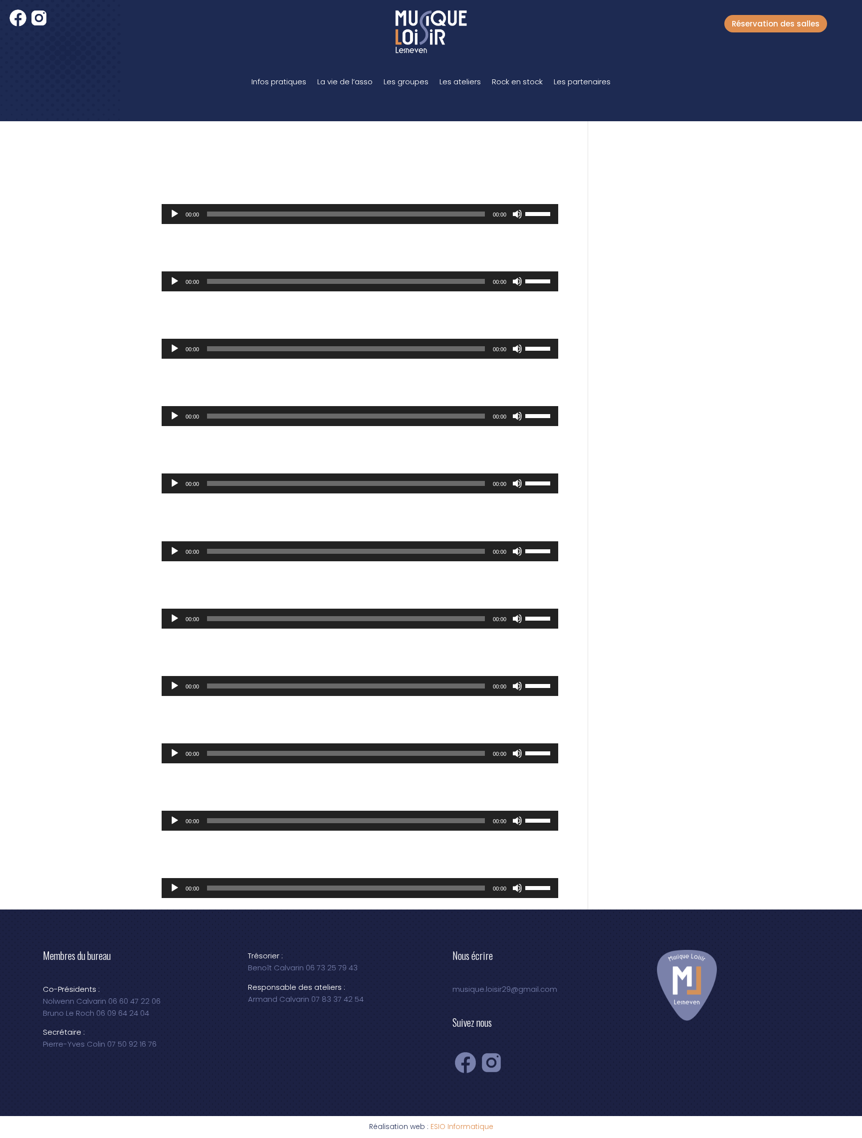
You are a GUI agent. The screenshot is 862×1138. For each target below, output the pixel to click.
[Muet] (517, 214)
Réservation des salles (776, 23)
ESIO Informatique (462, 1127)
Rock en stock (517, 81)
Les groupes (406, 81)
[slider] (539, 213)
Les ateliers (460, 81)
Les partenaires (582, 81)
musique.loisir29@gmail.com (504, 989)
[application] (360, 214)
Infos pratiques (278, 81)
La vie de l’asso (345, 81)
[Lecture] (175, 214)
